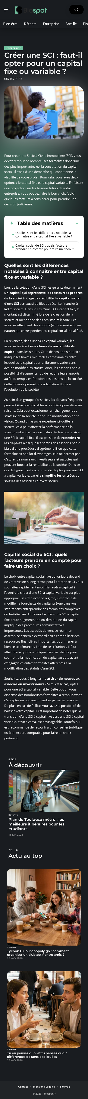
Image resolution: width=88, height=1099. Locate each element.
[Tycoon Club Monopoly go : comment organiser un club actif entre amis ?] (44, 907)
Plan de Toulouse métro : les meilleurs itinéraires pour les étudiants (36, 824)
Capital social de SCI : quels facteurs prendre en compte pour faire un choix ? (44, 247)
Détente (13, 815)
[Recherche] (76, 9)
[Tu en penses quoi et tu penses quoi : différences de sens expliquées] (44, 1009)
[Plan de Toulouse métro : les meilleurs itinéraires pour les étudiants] (44, 791)
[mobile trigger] (8, 9)
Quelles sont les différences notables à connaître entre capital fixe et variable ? (43, 234)
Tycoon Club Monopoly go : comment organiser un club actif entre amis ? (38, 953)
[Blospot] (31, 9)
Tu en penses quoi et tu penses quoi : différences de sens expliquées (37, 1055)
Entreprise (13, 48)
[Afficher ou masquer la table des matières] (71, 223)
